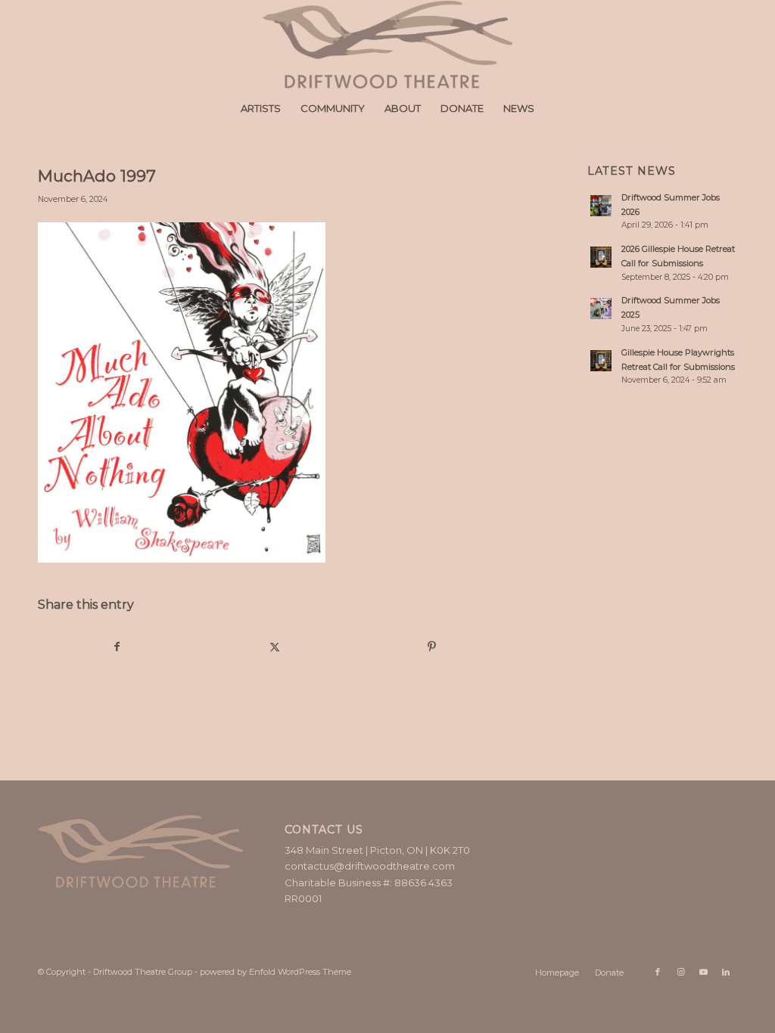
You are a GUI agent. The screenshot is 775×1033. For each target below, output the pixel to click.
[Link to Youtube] (703, 971)
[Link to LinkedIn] (725, 971)
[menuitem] (261, 108)
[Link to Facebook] (657, 971)
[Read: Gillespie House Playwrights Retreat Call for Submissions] (601, 360)
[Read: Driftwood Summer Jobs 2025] (601, 308)
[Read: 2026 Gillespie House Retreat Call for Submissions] (601, 257)
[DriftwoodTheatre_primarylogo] (387, 44)
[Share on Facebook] (117, 647)
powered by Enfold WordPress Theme (275, 971)
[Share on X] (275, 647)
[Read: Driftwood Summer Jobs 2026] (601, 205)
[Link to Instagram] (680, 971)
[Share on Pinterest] (431, 647)
